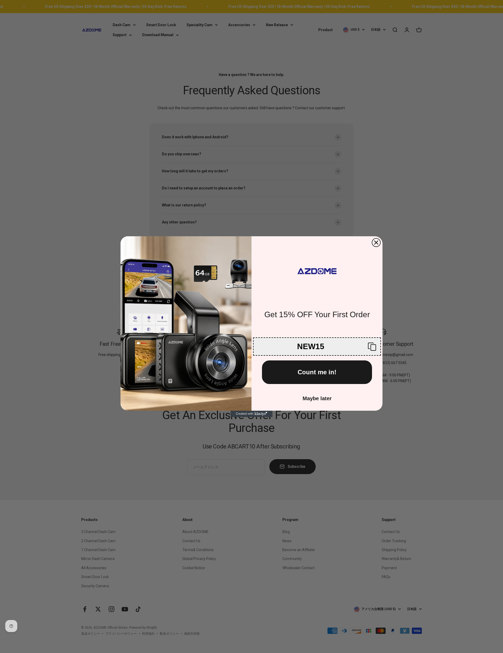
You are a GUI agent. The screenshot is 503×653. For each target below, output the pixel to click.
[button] (317, 346)
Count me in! (317, 372)
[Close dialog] (376, 242)
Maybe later (317, 398)
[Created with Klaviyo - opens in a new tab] (251, 414)
